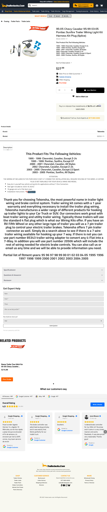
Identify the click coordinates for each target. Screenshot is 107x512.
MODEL (66, 16)
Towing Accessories (82, 11)
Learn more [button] (80, 109)
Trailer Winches (55, 11)
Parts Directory (17, 489)
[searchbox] (49, 5)
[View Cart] (101, 5)
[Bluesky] (69, 485)
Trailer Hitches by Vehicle (22, 11)
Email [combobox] (6, 321)
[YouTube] (64, 485)
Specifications (9, 270)
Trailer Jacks (35, 11)
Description (7, 147)
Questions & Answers (12, 275)
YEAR (50, 16)
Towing (6, 21)
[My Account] (97, 5)
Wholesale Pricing (89, 478)
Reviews (7, 280)
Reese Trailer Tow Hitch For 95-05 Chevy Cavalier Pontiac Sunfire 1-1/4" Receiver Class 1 (12, 365)
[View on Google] (86, 417)
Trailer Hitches (17, 478)
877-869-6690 (65, 480)
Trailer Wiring (45, 11)
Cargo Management (68, 11)
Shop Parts (8, 11)
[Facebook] (61, 485)
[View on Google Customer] (5, 417)
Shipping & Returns (41, 483)
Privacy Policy (89, 480)
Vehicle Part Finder (17, 487)
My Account (41, 478)
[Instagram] (67, 485)
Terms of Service (89, 483)
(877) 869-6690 (94, 118)
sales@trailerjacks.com (65, 483)
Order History (94, 11)
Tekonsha (100, 131)
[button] (70, 73)
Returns (41, 485)
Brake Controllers (18, 485)
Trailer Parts (15, 21)
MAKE (58, 16)
